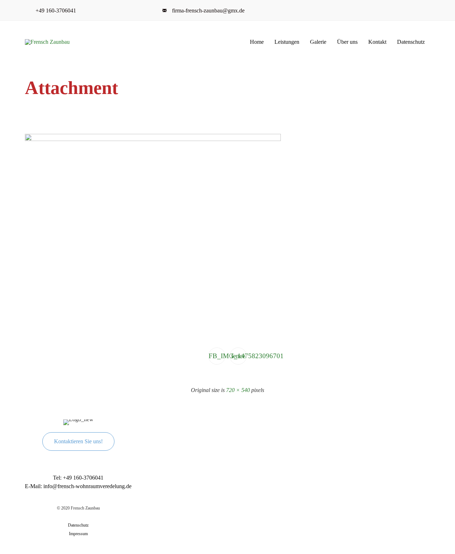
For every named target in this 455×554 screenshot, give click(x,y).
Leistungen (286, 42)
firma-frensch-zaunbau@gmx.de (208, 10)
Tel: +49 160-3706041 (78, 478)
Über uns (347, 42)
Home (257, 42)
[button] (78, 441)
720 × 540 (238, 390)
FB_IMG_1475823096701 (217, 356)
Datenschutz (411, 42)
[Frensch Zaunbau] (50, 42)
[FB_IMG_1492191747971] (153, 139)
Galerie (318, 42)
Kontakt (377, 42)
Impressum (78, 533)
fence (238, 356)
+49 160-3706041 (57, 10)
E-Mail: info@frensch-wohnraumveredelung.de (78, 486)
